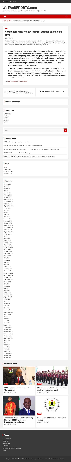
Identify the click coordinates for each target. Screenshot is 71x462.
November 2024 (8, 227)
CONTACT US (6, 446)
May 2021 (6, 305)
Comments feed (8, 171)
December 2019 (8, 331)
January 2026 (8, 197)
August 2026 (7, 184)
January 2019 (8, 355)
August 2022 (7, 282)
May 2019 (6, 347)
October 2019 (8, 336)
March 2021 (7, 310)
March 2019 (7, 351)
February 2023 (8, 269)
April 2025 (7, 217)
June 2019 (7, 344)
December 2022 (8, 273)
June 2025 (7, 212)
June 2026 (7, 188)
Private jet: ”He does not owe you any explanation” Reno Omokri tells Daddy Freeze (19, 92)
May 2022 (6, 288)
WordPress (61, 459)
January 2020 (8, 329)
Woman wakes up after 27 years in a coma (52, 91)
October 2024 (8, 230)
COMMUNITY (7, 113)
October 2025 (8, 203)
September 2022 (8, 279)
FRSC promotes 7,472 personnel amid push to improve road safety (23, 145)
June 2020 (7, 318)
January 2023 (8, 271)
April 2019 (7, 349)
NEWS (6, 28)
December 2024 (8, 225)
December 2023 (8, 247)
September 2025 (8, 206)
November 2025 (8, 201)
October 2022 (8, 277)
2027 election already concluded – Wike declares (18, 142)
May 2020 (6, 321)
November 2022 (8, 275)
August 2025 (7, 208)
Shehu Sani (20, 81)
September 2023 (8, 253)
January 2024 (8, 245)
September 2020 (8, 312)
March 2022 (7, 292)
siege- (25, 81)
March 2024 (7, 240)
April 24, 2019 (8, 38)
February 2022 (8, 295)
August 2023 (7, 256)
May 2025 (6, 214)
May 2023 (6, 262)
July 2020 (6, 316)
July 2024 (6, 236)
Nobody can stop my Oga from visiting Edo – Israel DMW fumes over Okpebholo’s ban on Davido (31, 149)
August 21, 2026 (8, 392)
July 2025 (6, 210)
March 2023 (7, 266)
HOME (4, 450)
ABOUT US (6, 441)
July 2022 (6, 284)
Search (65, 130)
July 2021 (6, 301)
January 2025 (8, 223)
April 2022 (7, 290)
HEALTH (6, 116)
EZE (15, 392)
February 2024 (8, 243)
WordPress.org (8, 173)
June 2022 (7, 286)
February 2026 (8, 195)
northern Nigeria (12, 81)
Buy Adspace (6, 443)
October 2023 (8, 251)
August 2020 (7, 314)
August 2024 (7, 234)
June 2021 (7, 303)
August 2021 (7, 299)
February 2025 (8, 221)
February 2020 (8, 327)
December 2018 (8, 357)
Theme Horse (41, 459)
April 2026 (7, 190)
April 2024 (7, 238)
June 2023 (7, 260)
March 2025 (7, 219)
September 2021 (8, 297)
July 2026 (6, 186)
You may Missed (10, 364)
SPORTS (6, 120)
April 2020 (7, 323)
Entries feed (7, 169)
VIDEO (5, 122)
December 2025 (8, 199)
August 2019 (7, 340)
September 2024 (8, 232)
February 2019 (8, 353)
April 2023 (7, 264)
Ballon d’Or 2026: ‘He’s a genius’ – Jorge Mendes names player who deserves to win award (29, 156)
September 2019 (8, 338)
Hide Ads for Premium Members (12, 448)
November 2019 (8, 334)
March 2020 (7, 325)
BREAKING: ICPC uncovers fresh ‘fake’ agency (17, 153)
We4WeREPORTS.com (20, 8)
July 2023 (6, 258)
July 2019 (6, 342)
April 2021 (7, 308)
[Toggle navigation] (5, 16)
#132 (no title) (7, 439)
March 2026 (7, 193)
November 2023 (8, 249)
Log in (5, 167)
